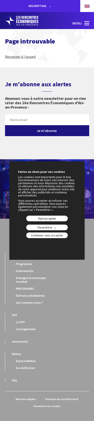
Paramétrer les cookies (47, 406)
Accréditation (25, 368)
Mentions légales (26, 399)
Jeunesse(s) (20, 341)
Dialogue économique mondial (31, 280)
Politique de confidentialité (61, 399)
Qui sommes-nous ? (29, 303)
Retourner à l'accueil (20, 56)
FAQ (14, 380)
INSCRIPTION (37, 6)
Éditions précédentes (30, 296)
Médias (16, 354)
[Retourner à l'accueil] (26, 21)
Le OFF (20, 322)
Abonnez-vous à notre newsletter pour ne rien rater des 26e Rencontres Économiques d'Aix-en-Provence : (45, 103)
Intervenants (25, 271)
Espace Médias (26, 361)
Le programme (26, 329)
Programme (24, 264)
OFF (14, 315)
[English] (85, 6)
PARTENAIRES (25, 289)
